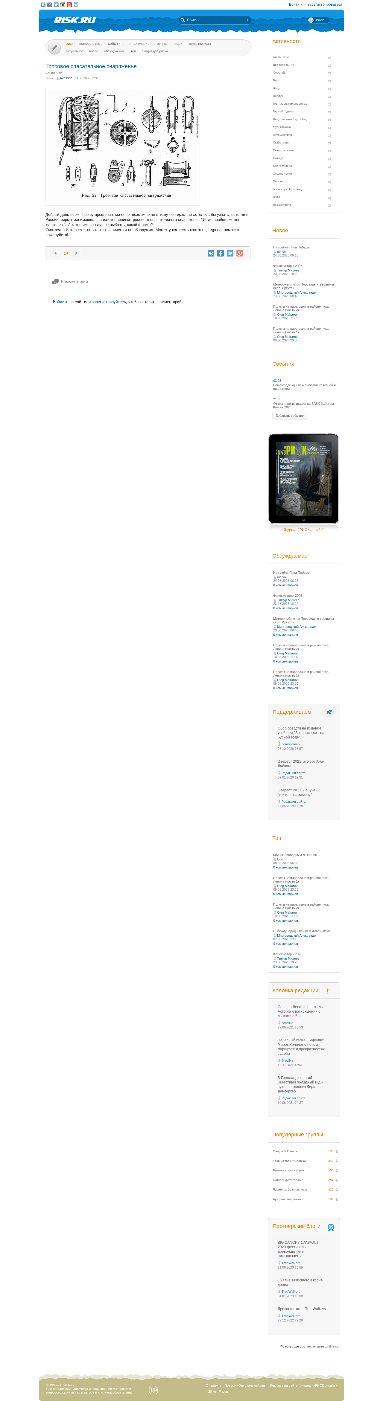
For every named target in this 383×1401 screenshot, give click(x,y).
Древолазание (283, 64)
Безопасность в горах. (289, 1170)
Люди (178, 44)
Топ (133, 51)
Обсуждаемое (114, 51)
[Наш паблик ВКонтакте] (43, 4)
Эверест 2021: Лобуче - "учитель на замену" (297, 792)
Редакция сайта (294, 773)
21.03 (277, 399)
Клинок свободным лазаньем (295, 855)
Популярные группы (297, 1135)
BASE (277, 197)
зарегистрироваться (325, 4)
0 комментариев (285, 585)
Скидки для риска (155, 51)
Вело (276, 80)
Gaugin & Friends (285, 1151)
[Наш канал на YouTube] (69, 4)
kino (280, 859)
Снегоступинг (282, 165)
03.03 (277, 380)
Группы (162, 44)
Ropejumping (282, 204)
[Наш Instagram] (62, 4)
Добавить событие (290, 415)
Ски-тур (278, 158)
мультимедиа (200, 44)
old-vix (282, 252)
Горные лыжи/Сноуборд (290, 103)
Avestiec (66, 78)
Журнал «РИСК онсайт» (318, 1385)
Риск (69, 44)
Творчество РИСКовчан (290, 1160)
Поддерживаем (292, 712)
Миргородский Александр (296, 292)
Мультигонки (282, 127)
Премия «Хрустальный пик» (245, 1385)
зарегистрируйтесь (109, 302)
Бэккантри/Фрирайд (287, 189)
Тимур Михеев (288, 270)
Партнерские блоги (296, 1226)
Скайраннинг (282, 142)
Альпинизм (53, 73)
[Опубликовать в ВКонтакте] (211, 253)
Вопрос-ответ (90, 44)
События (115, 44)
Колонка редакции (295, 990)
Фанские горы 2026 (287, 266)
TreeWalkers (291, 1263)
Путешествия (282, 134)
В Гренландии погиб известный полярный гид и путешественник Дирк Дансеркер (300, 1084)
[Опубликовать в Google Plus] (239, 253)
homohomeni (291, 744)
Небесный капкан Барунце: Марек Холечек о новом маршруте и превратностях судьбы (301, 1047)
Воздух (278, 95)
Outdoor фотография (288, 1180)
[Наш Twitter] (56, 4)
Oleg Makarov (287, 314)
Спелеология (282, 173)
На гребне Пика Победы (291, 247)
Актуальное (74, 51)
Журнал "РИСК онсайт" (303, 530)
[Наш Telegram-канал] (76, 4)
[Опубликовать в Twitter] (230, 253)
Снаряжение (139, 44)
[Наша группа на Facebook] (49, 4)
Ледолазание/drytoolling (290, 119)
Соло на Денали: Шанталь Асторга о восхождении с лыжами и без (300, 1011)
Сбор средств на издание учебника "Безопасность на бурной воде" (301, 732)
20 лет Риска (218, 1391)
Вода (276, 88)
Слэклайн (280, 72)
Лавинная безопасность (290, 1189)
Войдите (60, 302)
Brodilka (287, 1023)
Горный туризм (283, 111)
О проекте (213, 1385)
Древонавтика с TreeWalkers (302, 1309)
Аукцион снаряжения (288, 1199)
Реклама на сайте (283, 1385)
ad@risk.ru (332, 1346)
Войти (294, 4)
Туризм (278, 181)
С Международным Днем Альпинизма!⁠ (302, 931)
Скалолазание (283, 150)
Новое (93, 51)
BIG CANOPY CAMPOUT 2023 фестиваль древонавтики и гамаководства (298, 1249)
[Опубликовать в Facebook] (220, 253)
